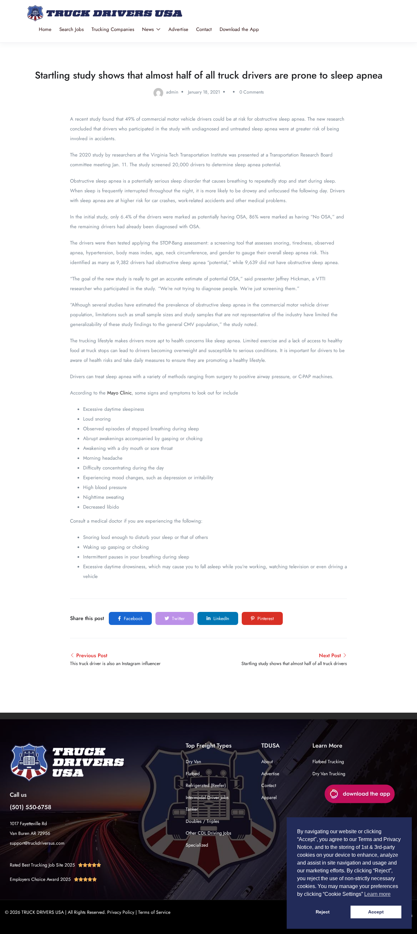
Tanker (192, 809)
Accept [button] (376, 911)
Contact (204, 29)
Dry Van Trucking (328, 773)
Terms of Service (154, 912)
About (267, 761)
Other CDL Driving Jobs (208, 833)
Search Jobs (71, 29)
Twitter (178, 618)
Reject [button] (323, 911)
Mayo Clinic (119, 392)
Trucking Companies (113, 29)
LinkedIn (220, 618)
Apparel (269, 797)
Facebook (132, 618)
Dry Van (193, 761)
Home (45, 29)
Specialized (197, 845)
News (148, 29)
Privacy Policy (120, 912)
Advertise (178, 29)
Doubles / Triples (202, 821)
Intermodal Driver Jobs (207, 797)
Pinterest (265, 618)
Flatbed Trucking (328, 761)
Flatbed (193, 773)
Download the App (239, 29)
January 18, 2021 (204, 92)
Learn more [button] (377, 894)
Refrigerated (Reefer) (206, 785)
